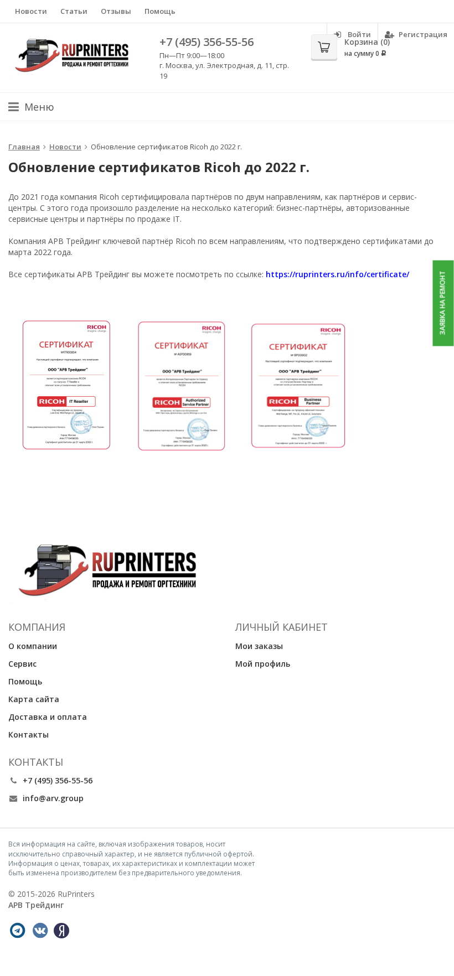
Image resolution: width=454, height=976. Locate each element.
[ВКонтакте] (40, 930)
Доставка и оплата (47, 717)
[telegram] (17, 930)
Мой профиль (262, 663)
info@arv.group (53, 798)
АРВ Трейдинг (36, 905)
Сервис (22, 663)
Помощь (160, 11)
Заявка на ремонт (442, 303)
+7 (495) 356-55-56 (206, 41)
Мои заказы (259, 646)
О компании (32, 646)
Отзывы (116, 11)
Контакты (28, 734)
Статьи (73, 11)
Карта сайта (33, 699)
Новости (31, 11)
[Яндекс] (61, 930)
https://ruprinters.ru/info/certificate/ (337, 274)
